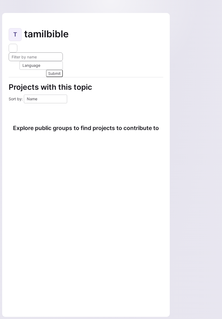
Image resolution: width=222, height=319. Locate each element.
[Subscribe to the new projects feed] (13, 48)
